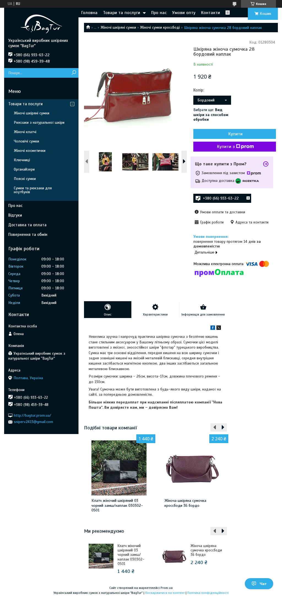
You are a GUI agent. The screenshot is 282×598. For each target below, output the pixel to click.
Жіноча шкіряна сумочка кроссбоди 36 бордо (185, 503)
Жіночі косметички (29, 150)
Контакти (210, 12)
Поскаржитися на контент (165, 593)
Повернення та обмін (27, 234)
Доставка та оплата (27, 224)
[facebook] (212, 328)
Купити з (226, 146)
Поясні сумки (25, 178)
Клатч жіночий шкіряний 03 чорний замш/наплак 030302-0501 (117, 505)
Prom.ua (167, 588)
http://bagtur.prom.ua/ (32, 415)
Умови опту (184, 12)
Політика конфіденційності (208, 593)
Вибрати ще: (210, 114)
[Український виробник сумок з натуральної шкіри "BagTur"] (41, 23)
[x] (218, 328)
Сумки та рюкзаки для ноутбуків (33, 190)
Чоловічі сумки (26, 141)
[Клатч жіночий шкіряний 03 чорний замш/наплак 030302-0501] (119, 467)
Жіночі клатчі (25, 132)
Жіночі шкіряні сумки (118, 27)
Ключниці (22, 160)
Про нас (159, 12)
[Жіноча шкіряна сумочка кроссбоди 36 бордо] (192, 467)
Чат (263, 583)
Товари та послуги (121, 12)
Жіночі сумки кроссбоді (160, 27)
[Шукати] (73, 73)
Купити (235, 134)
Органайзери (24, 169)
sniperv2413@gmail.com (33, 421)
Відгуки (15, 215)
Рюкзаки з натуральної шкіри (39, 122)
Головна (89, 12)
